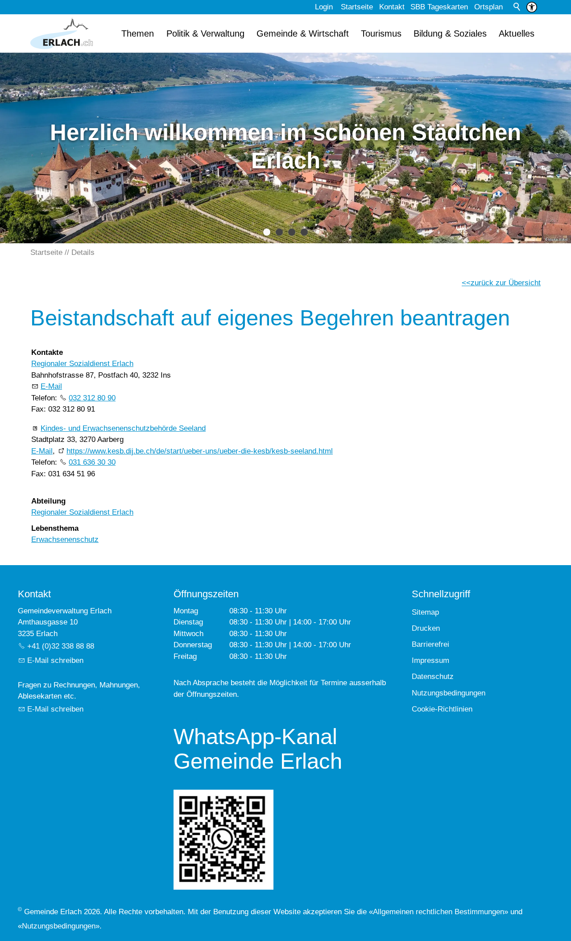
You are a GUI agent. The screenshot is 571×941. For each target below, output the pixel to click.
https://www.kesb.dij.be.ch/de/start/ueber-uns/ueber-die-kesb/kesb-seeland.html (199, 451)
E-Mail (51, 386)
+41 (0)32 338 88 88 (60, 646)
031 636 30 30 (92, 462)
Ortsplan (488, 7)
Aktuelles (516, 33)
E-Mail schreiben (55, 660)
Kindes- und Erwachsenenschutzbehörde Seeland (123, 428)
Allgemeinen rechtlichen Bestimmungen (438, 912)
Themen (137, 33)
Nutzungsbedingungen (58, 926)
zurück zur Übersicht (506, 283)
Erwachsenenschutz (65, 539)
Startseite (357, 7)
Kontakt (392, 7)
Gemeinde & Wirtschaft (303, 33)
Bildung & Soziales (450, 33)
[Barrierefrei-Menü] (531, 7)
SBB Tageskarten (439, 7)
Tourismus (381, 33)
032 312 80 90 (92, 398)
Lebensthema (55, 528)
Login (324, 7)
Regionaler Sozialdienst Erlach (82, 363)
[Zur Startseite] (61, 33)
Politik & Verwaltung (205, 33)
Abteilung (48, 501)
